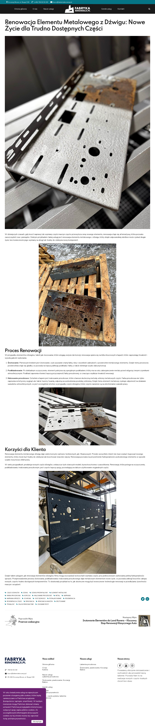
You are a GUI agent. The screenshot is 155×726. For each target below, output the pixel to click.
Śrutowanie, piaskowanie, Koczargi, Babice (56, 681)
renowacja (30, 601)
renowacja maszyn (45, 601)
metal (57, 595)
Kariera (45, 669)
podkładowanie (55, 598)
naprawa (67, 595)
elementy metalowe (59, 592)
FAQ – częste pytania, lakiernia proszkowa (54, 697)
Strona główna (20, 9)
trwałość (11, 604)
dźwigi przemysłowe (40, 592)
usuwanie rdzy (43, 604)
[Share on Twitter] (143, 599)
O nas (35, 9)
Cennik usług (106, 9)
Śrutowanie (60, 601)
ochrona (27, 598)
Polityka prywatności (50, 692)
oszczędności (40, 598)
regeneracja (70, 598)
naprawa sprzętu (13, 598)
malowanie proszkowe (43, 595)
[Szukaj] (149, 9)
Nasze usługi (48, 9)
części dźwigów (13, 592)
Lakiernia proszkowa (50, 676)
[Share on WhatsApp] (147, 599)
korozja (27, 595)
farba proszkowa (13, 595)
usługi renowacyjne (26, 604)
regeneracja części (14, 601)
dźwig (25, 592)
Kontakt (121, 9)
